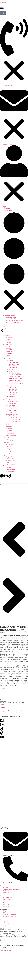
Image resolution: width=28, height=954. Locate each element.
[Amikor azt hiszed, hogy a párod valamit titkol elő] (16, 772)
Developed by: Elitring (6, 950)
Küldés (3, 707)
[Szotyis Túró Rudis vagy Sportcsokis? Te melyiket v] (21, 758)
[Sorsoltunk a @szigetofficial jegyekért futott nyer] (7, 777)
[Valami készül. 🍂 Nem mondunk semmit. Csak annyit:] (2, 782)
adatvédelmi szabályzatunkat (13, 712)
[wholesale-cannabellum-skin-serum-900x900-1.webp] (14, 484)
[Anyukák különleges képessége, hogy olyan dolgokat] (11, 768)
